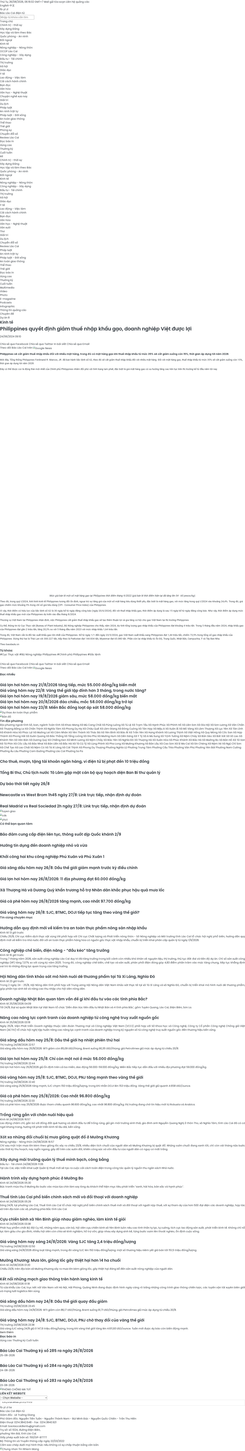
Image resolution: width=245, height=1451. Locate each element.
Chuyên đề (7, 314)
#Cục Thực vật (9, 654)
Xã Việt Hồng (192, 732)
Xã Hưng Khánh (154, 732)
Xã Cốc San (225, 732)
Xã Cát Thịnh (70, 747)
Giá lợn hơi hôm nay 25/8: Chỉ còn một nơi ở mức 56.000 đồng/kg (62, 1058)
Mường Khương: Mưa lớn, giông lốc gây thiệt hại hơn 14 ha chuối (60, 1260)
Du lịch (4, 104)
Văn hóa (5, 89)
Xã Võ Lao (232, 736)
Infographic (7, 306)
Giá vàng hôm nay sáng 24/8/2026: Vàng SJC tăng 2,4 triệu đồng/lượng (68, 1241)
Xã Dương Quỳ (38, 740)
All (1, 156)
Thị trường (6, 62)
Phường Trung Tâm (140, 747)
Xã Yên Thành (77, 732)
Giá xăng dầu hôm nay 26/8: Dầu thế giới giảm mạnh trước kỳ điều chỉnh (69, 867)
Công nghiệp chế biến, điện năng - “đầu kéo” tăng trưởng (54, 950)
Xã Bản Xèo (205, 736)
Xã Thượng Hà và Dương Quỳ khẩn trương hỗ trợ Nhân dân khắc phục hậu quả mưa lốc (82, 890)
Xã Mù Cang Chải (91, 725)
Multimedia (7, 287)
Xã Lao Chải (22, 747)
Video (3, 291)
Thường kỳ (6, 149)
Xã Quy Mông (209, 732)
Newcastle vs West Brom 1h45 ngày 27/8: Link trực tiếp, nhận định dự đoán (70, 794)
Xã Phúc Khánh (179, 740)
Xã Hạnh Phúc (157, 725)
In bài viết (60, 344)
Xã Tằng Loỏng (73, 736)
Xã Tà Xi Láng (53, 747)
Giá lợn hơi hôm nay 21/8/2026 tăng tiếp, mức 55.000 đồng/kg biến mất (68, 684)
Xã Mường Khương (133, 743)
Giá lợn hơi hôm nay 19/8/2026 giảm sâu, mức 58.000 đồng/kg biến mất (68, 696)
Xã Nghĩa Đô (126, 740)
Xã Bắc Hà (65, 743)
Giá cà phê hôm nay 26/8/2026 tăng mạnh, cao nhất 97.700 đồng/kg (65, 901)
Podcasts (6, 302)
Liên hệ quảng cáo (77, 2)
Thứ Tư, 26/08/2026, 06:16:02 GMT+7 (21, 2)
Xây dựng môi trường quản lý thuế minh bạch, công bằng (54, 1159)
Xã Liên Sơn (189, 725)
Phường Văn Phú (184, 747)
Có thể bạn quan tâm (16, 824)
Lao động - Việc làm (13, 77)
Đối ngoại (6, 40)
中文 (12, 5)
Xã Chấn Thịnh (34, 728)
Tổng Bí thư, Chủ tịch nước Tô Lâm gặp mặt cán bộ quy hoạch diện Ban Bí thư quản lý (80, 772)
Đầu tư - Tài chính (11, 59)
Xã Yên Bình (109, 732)
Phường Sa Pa (74, 751)
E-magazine (8, 299)
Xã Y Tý (138, 736)
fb (1, 9)
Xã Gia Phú (90, 736)
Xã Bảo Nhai (36, 743)
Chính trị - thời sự (11, 25)
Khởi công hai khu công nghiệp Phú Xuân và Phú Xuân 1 (52, 856)
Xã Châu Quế (91, 728)
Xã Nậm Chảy (94, 740)
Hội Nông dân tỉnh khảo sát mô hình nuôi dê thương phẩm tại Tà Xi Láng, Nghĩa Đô (77, 976)
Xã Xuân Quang (36, 736)
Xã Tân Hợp (145, 728)
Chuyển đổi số (9, 134)
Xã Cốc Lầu (21, 743)
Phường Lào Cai (55, 751)
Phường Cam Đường (32, 751)
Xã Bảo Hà (195, 740)
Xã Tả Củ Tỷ (79, 743)
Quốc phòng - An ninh (14, 36)
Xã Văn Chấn (236, 725)
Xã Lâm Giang (109, 728)
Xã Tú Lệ (126, 725)
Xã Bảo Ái (123, 732)
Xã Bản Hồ (226, 740)
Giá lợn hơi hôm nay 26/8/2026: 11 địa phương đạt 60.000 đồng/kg (63, 879)
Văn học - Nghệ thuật (13, 92)
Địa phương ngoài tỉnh (14, 725)
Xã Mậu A (159, 728)
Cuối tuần (6, 152)
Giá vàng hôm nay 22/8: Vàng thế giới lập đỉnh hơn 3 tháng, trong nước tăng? (73, 690)
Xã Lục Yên (222, 728)
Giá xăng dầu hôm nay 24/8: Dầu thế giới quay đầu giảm (53, 1301)
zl (7, 9)
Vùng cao (6, 145)
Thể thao (5, 122)
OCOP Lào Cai (8, 51)
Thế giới (5, 126)
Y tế (2, 74)
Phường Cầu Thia (163, 747)
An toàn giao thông (12, 119)
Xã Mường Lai (41, 732)
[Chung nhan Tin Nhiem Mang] (19, 1448)
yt (4, 9)
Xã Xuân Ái (172, 728)
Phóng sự (6, 130)
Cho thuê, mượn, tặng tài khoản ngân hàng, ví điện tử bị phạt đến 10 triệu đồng (74, 761)
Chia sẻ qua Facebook (14, 344)
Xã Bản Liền (51, 743)
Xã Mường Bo (210, 740)
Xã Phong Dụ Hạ (72, 728)
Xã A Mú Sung (152, 736)
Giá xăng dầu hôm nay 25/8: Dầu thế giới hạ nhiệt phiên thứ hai (60, 1040)
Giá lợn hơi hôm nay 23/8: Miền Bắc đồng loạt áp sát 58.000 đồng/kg (65, 707)
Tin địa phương (11, 721)
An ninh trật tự (9, 111)
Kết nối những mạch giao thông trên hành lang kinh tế (51, 1279)
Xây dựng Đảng (9, 29)
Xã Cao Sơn (167, 743)
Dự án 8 (5, 317)
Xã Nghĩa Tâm (53, 728)
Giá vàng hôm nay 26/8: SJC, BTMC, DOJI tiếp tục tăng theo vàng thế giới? (69, 912)
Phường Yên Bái (205, 747)
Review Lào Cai (9, 137)
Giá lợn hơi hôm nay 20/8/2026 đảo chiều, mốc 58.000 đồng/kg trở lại (66, 701)
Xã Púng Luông (111, 725)
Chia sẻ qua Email (78, 344)
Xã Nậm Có (37, 747)
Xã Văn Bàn (21, 740)
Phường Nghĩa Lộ (117, 747)
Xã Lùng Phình (96, 743)
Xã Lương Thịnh (174, 732)
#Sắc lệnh (94, 654)
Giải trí (4, 100)
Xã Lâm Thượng (205, 728)
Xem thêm (7, 1332)
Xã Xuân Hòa (160, 740)
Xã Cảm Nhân (59, 732)
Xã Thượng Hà (143, 740)
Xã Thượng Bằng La (12, 728)
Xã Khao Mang (70, 725)
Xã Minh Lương (76, 740)
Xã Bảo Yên (110, 740)
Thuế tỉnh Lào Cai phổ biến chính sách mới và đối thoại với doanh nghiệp (69, 1197)
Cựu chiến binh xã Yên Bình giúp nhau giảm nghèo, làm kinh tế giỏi (63, 1219)
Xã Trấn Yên (136, 732)
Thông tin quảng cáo (13, 310)
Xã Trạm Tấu (140, 725)
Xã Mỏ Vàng (187, 728)
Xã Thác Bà (93, 732)
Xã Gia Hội (203, 725)
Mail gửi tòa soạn (55, 2)
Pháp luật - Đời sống (13, 115)
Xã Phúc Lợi (25, 732)
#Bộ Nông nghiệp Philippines (37, 654)
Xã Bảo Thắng (55, 736)
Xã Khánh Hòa (9, 732)
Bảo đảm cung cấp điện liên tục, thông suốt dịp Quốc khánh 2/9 (60, 834)
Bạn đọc (5, 85)
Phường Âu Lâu (9, 751)
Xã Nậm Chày (189, 736)
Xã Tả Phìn (7, 743)
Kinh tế (4, 44)
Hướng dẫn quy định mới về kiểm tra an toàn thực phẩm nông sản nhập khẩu (73, 928)
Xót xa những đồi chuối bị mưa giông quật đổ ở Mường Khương (59, 1137)
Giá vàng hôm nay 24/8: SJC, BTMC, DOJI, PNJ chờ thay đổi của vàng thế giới (72, 1320)
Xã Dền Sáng (125, 736)
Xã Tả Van (239, 740)
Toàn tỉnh (54, 725)
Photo (4, 295)
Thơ (2, 231)
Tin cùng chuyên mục (16, 917)
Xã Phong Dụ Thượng (92, 747)
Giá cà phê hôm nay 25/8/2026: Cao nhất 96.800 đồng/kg (55, 1096)
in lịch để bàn (13, 1402)
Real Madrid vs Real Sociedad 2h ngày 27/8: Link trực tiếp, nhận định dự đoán (73, 806)
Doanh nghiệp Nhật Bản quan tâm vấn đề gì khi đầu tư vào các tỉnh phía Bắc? (73, 999)
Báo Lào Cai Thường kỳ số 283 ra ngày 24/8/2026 (46, 1380)
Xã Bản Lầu (152, 743)
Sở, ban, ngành (38, 725)
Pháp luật (6, 107)
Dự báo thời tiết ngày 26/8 (25, 783)
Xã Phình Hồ (174, 725)
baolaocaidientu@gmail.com (26, 1426)
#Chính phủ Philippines (72, 654)
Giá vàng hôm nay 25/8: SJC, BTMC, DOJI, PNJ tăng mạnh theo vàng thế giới (71, 1077)
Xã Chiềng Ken (57, 740)
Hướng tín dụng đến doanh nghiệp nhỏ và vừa (43, 845)
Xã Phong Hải (17, 736)
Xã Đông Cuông (128, 728)
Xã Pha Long (114, 743)
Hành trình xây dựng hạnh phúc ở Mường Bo (41, 1178)
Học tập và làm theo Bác (16, 32)
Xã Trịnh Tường (170, 736)
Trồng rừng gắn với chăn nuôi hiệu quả (36, 1114)
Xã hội (4, 66)
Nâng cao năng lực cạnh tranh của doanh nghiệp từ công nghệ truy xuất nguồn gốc (79, 1017)
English (4, 5)
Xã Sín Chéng (199, 743)
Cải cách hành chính (13, 81)
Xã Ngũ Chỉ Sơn (231, 743)
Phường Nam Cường (228, 747)
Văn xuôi (5, 227)
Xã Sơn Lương (219, 725)
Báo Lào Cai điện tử (12, 13)
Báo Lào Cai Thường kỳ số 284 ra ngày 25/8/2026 (46, 1365)
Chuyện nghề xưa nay (13, 96)
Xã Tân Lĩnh (236, 728)
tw (10, 1407)
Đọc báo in (7, 141)
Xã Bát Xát (219, 736)
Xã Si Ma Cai (182, 743)
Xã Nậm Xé (215, 743)
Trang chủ (6, 21)
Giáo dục (5, 70)
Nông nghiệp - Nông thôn (16, 47)
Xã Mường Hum (107, 736)
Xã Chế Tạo (7, 747)
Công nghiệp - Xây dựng (15, 55)
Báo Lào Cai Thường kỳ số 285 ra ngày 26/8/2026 (46, 1350)
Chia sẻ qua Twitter (41, 344)
